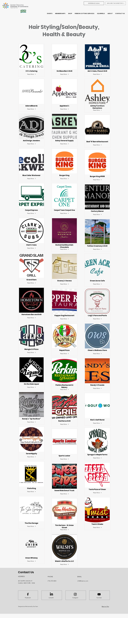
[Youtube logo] (99, 594)
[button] (60, 13)
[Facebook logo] (28, 594)
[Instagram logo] (75, 594)
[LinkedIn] (51, 594)
